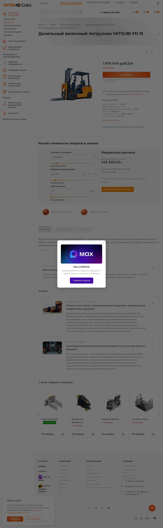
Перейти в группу (81, 280)
